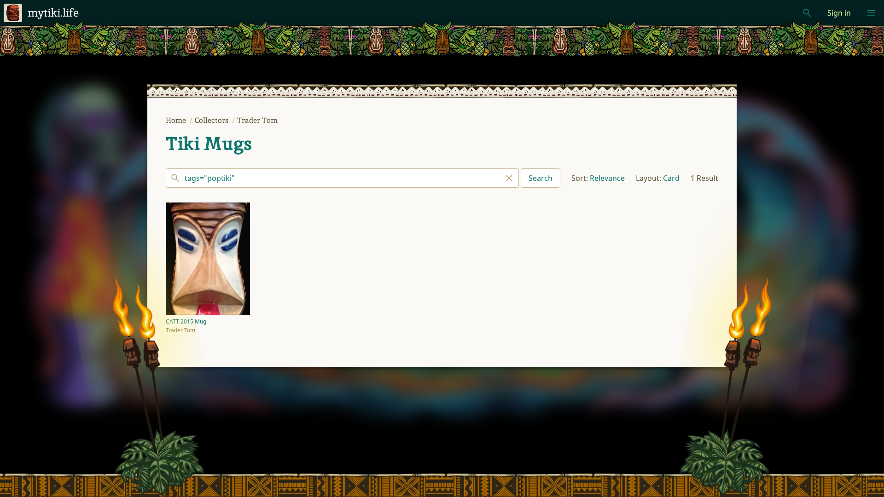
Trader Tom (257, 120)
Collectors (212, 120)
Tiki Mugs (209, 144)
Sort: (579, 178)
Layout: (648, 178)
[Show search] (807, 13)
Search (540, 178)
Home (177, 120)
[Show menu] (871, 13)
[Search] (342, 178)
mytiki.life (53, 13)
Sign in (839, 13)
